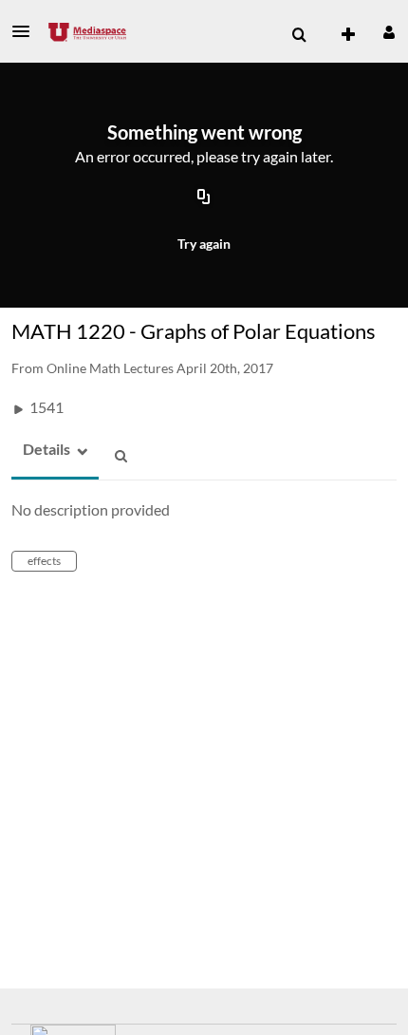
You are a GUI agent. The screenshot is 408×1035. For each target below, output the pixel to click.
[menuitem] (299, 35)
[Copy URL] (204, 197)
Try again (204, 243)
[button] (26, 31)
